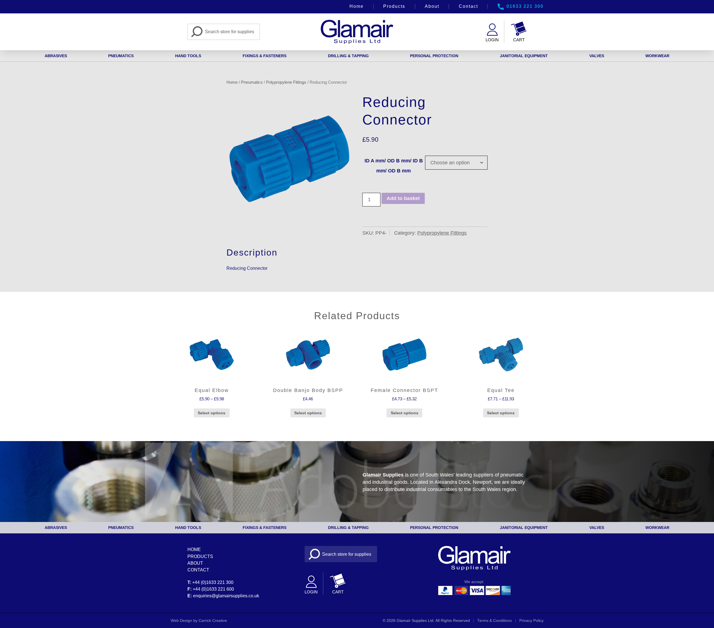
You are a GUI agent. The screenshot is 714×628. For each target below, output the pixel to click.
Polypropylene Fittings (286, 82)
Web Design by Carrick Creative (199, 621)
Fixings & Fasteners (264, 56)
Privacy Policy (531, 621)
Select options (211, 413)
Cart (519, 39)
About (432, 6)
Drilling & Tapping (348, 56)
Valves (596, 56)
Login (492, 39)
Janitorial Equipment (524, 56)
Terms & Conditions (494, 621)
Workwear (657, 56)
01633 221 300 (525, 6)
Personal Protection (434, 56)
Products (394, 6)
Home (356, 6)
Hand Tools (188, 56)
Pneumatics (121, 56)
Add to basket (403, 198)
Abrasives (56, 56)
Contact (468, 6)
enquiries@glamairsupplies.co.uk (226, 595)
